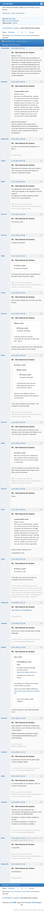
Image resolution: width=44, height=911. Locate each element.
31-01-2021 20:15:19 (18, 559)
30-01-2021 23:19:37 (18, 48)
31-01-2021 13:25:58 (18, 313)
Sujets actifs (6, 13)
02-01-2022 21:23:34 (18, 864)
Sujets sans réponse (18, 13)
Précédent (11, 32)
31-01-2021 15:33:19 (18, 443)
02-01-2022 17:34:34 (18, 776)
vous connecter (15, 35)
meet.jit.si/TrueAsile (12, 21)
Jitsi (3, 21)
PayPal (15, 23)
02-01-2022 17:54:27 (18, 838)
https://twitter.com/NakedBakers (21, 610)
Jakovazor (4, 718)
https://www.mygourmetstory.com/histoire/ (27, 691)
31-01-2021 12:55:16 (18, 256)
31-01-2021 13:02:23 (18, 293)
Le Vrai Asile (8, 4)
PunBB (13, 902)
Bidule (3, 181)
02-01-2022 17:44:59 (18, 802)
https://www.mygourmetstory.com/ (28, 672)
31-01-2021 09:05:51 (18, 182)
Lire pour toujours (21, 41)
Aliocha (3, 160)
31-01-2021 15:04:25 (18, 355)
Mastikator (4, 81)
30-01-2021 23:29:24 (18, 82)
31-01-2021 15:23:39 (18, 422)
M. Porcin (4, 214)
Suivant (31, 32)
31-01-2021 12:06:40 (18, 235)
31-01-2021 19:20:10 (18, 509)
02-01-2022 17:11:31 (18, 752)
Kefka (3, 509)
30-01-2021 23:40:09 (18, 139)
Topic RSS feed (9, 41)
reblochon (4, 623)
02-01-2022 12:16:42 (18, 647)
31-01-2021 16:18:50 (18, 489)
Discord (5, 18)
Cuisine (16, 28)
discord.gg (12, 18)
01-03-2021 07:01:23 (18, 602)
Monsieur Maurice (5, 139)
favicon (3, 292)
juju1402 (3, 647)
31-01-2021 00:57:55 (18, 161)
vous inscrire (27, 35)
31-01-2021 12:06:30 (18, 214)
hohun (3, 559)
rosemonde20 (5, 48)
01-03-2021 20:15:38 (18, 623)
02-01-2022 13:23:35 (18, 718)
